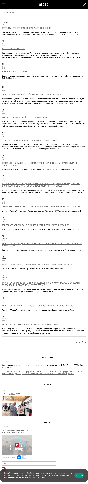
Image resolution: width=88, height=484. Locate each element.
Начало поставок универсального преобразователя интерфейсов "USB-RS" (38, 306)
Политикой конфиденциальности (37, 475)
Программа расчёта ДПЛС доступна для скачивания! (27, 28)
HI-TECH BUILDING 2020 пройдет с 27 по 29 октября (24, 117)
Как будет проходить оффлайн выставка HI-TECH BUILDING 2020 (31, 94)
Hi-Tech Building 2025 (11, 394)
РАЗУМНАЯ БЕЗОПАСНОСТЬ (13, 49)
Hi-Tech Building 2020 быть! (14, 72)
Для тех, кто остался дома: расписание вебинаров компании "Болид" (35, 225)
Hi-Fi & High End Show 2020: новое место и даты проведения (30, 324)
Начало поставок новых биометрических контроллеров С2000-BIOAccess (37, 264)
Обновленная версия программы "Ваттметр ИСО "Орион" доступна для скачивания (41, 207)
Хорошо (79, 475)
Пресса (6, 12)
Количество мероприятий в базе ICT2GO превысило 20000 (29, 140)
